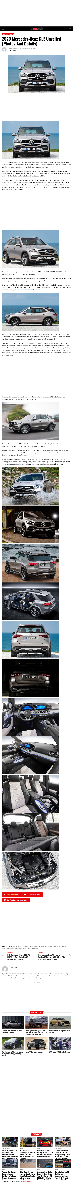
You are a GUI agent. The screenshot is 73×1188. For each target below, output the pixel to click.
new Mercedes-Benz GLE (13, 171)
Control (37, 946)
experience (52, 946)
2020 (15, 946)
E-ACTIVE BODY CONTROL (53, 272)
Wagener (35, 948)
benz (26, 946)
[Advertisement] (36, 13)
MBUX (15, 189)
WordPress (27, 1181)
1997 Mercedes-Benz (11, 162)
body (31, 946)
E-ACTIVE (44, 946)
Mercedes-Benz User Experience (32, 343)
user (29, 948)
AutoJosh (13, 50)
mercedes (11, 948)
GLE (59, 946)
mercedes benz (21, 948)
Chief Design (27, 182)
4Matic (20, 946)
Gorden (63, 946)
